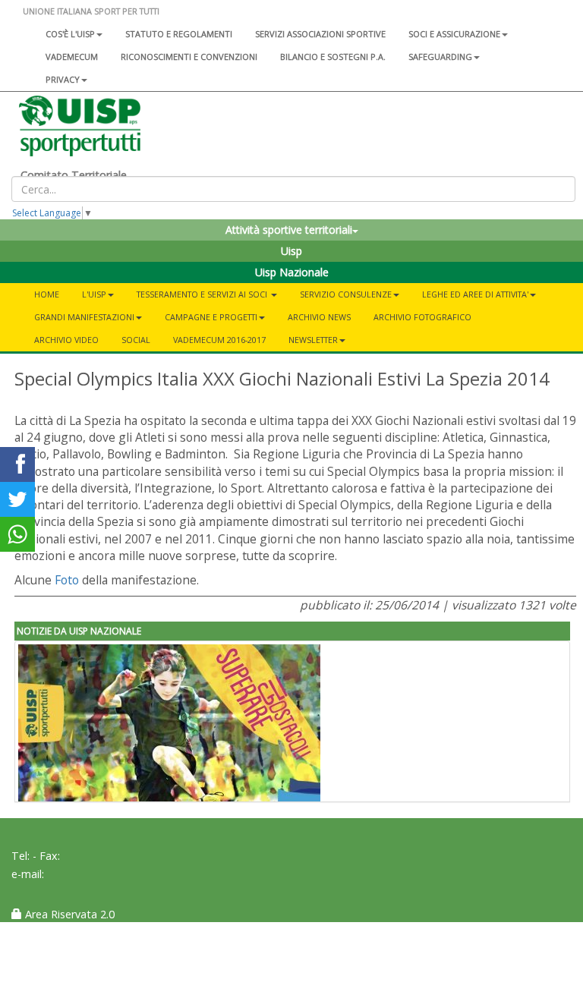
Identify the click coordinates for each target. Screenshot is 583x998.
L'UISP (94, 294)
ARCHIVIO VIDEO (66, 339)
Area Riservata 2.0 (68, 914)
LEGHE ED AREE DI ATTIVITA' (475, 294)
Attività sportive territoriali (288, 229)
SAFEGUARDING (440, 56)
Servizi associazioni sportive (320, 33)
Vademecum (72, 56)
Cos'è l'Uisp (70, 33)
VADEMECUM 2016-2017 (219, 339)
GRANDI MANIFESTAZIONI (84, 317)
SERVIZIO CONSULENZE (346, 294)
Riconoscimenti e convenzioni (189, 56)
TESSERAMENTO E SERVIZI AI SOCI (203, 294)
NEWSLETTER (313, 339)
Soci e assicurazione (454, 33)
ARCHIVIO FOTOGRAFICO (422, 317)
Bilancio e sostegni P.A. (333, 56)
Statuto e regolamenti (178, 33)
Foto (67, 579)
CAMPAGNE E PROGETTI (211, 317)
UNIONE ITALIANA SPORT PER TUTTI (91, 11)
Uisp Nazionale (292, 272)
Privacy (63, 79)
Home (46, 294)
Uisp (291, 251)
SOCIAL (135, 339)
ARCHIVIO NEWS (319, 317)
